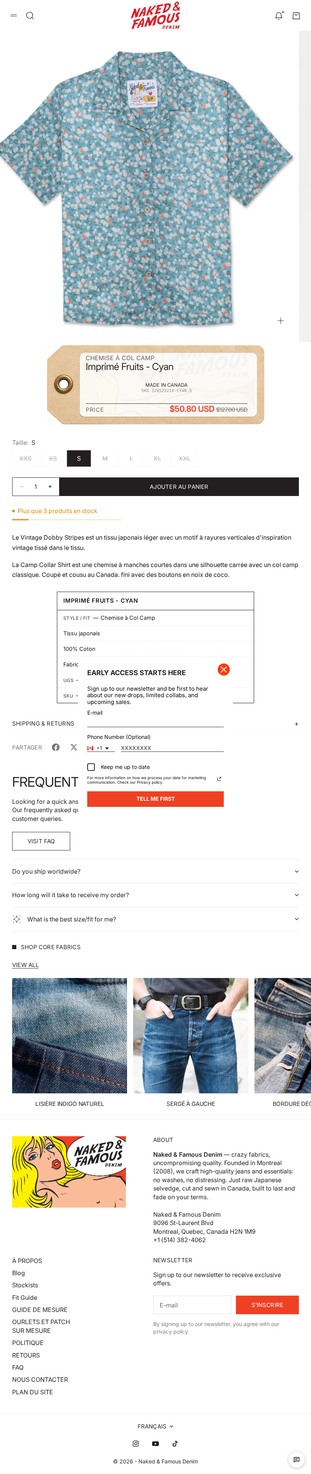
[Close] (224, 669)
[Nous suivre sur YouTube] (155, 1443)
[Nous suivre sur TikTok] (175, 1443)
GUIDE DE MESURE (40, 1309)
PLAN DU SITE (32, 1392)
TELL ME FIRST (156, 798)
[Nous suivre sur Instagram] (136, 1443)
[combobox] (101, 748)
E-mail (94, 712)
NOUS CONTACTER (40, 1379)
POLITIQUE (28, 1342)
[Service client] (296, 1459)
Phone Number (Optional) (119, 737)
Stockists (25, 1285)
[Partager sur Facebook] (55, 747)
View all (25, 964)
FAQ (18, 1367)
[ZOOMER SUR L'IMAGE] (280, 320)
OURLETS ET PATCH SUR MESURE (41, 1326)
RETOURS (26, 1355)
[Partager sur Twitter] (74, 747)
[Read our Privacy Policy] (219, 778)
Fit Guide (24, 1297)
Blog (18, 1273)
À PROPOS (27, 1261)
